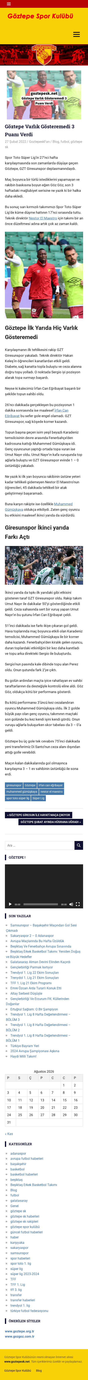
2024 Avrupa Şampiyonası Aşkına (34, 1051)
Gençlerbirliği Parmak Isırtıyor (31, 967)
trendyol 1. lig (20, 1305)
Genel (14, 1206)
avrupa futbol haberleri (26, 1159)
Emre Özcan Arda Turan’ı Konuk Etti (35, 988)
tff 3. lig (16, 1290)
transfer (16, 1295)
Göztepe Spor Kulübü (17, 1370)
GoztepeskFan (39, 142)
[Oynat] (10, 904)
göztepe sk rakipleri (24, 1221)
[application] (44, 886)
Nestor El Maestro (43, 218)
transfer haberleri (22, 1300)
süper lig (16, 1269)
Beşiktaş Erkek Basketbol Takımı (33, 1185)
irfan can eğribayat (51, 785)
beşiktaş (16, 1180)
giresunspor (13, 785)
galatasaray (19, 1201)
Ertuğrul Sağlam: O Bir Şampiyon (34, 1009)
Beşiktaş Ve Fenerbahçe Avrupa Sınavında (40, 946)
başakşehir (18, 1164)
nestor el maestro (52, 791)
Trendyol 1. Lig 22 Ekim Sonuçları (34, 973)
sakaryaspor (19, 1248)
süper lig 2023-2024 (24, 1274)
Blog (56, 142)
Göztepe (30, 785)
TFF (13, 1279)
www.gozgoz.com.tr (19, 1336)
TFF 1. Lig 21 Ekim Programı (31, 983)
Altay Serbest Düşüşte (26, 993)
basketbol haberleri (24, 1174)
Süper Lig (38, 798)
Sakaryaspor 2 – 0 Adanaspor (32, 936)
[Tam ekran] (78, 904)
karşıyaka (17, 1243)
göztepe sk (18, 1211)
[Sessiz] (71, 904)
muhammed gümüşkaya (21, 791)
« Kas (9, 1134)
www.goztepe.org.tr (19, 1331)
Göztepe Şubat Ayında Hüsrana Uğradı (49, 822)
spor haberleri (20, 1258)
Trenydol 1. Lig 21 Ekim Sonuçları (34, 978)
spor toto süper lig (17, 798)
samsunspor (19, 1253)
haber (14, 1237)
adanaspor (18, 1153)
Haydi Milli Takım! (23, 1056)
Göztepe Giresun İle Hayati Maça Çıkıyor (39, 815)
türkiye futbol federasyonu (29, 1311)
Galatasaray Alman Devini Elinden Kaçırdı (40, 962)
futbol (65, 142)
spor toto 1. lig (20, 1263)
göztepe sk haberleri (24, 1216)
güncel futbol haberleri (26, 1232)
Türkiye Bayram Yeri (24, 1046)
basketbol (17, 1169)
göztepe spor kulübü (25, 1227)
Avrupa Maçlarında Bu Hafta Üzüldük (37, 941)
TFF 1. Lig (17, 1285)
